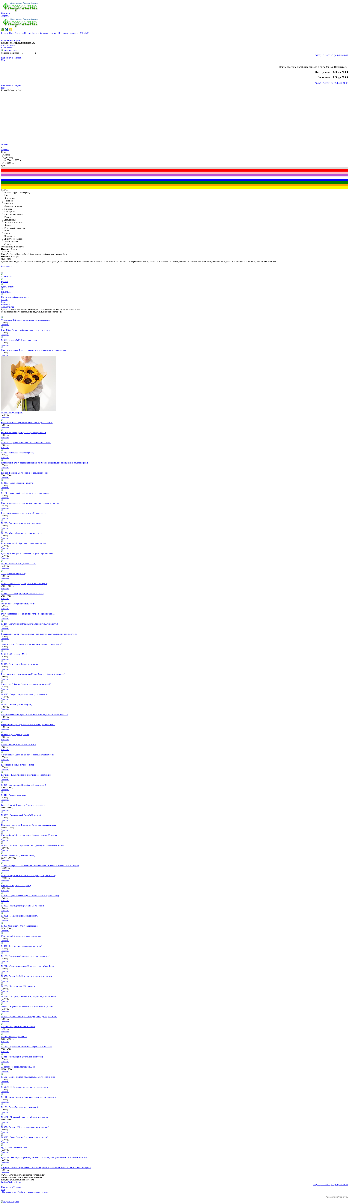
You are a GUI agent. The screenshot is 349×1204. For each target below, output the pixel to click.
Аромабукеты (7, 307)
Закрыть (5, 16)
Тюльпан (8, 201)
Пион (7, 231)
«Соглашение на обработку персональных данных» (25, 1192)
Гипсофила (9, 211)
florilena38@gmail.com (11, 1182)
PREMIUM (6, 292)
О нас (11, 33)
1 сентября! (6, 276)
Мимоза (8, 209)
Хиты (3, 302)
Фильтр (4, 145)
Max (3, 60)
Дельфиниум (10, 220)
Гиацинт (8, 217)
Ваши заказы (7, 40)
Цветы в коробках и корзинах (15, 297)
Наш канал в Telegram (11, 58)
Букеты (4, 281)
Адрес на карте (8, 45)
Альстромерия (11, 241)
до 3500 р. (9, 157)
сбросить (5, 149)
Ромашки (8, 203)
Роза (6, 195)
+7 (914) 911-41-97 (339, 55)
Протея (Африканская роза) (17, 192)
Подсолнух (9, 236)
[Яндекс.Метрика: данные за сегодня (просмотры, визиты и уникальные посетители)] (10, 1201)
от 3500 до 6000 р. (12, 160)
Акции (4, 299)
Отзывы (35, 33)
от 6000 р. (9, 163)
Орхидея (8, 244)
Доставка (19, 33)
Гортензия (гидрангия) (14, 228)
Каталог (5, 33)
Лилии (7, 225)
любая (7, 155)
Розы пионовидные (13, 214)
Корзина (17, 40)
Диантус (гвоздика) (13, 239)
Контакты (5, 13)
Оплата (27, 33)
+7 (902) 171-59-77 (321, 55)
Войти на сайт (10, 50)
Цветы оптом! (7, 287)
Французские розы (13, 206)
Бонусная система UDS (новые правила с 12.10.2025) (64, 33)
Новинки (5, 304)
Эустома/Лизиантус (13, 222)
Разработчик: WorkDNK (337, 1197)
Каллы (7, 233)
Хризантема (10, 198)
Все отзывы (6, 266)
